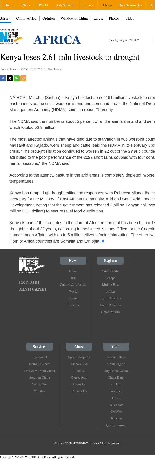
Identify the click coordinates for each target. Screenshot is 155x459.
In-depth (73, 305)
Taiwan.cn (116, 404)
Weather (39, 391)
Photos (114, 18)
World (43, 5)
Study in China (39, 377)
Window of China (74, 18)
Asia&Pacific (65, 5)
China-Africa (26, 18)
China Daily (116, 377)
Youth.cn (116, 391)
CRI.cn (116, 384)
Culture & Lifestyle (73, 284)
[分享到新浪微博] (23, 78)
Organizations (110, 311)
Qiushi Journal (116, 425)
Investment (39, 357)
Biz (73, 277)
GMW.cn (116, 411)
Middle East (110, 284)
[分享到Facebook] (3, 78)
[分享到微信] (17, 78)
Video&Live (79, 363)
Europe (88, 5)
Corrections (79, 377)
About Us (79, 384)
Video (129, 18)
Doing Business (39, 363)
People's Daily (116, 357)
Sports (73, 298)
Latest (98, 18)
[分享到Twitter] (10, 78)
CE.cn (116, 397)
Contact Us (79, 391)
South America (110, 305)
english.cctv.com (116, 370)
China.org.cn (116, 363)
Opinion (48, 18)
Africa (107, 5)
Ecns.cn (116, 418)
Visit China (39, 384)
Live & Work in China (39, 370)
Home (8, 5)
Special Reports (79, 357)
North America (131, 5)
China (25, 5)
